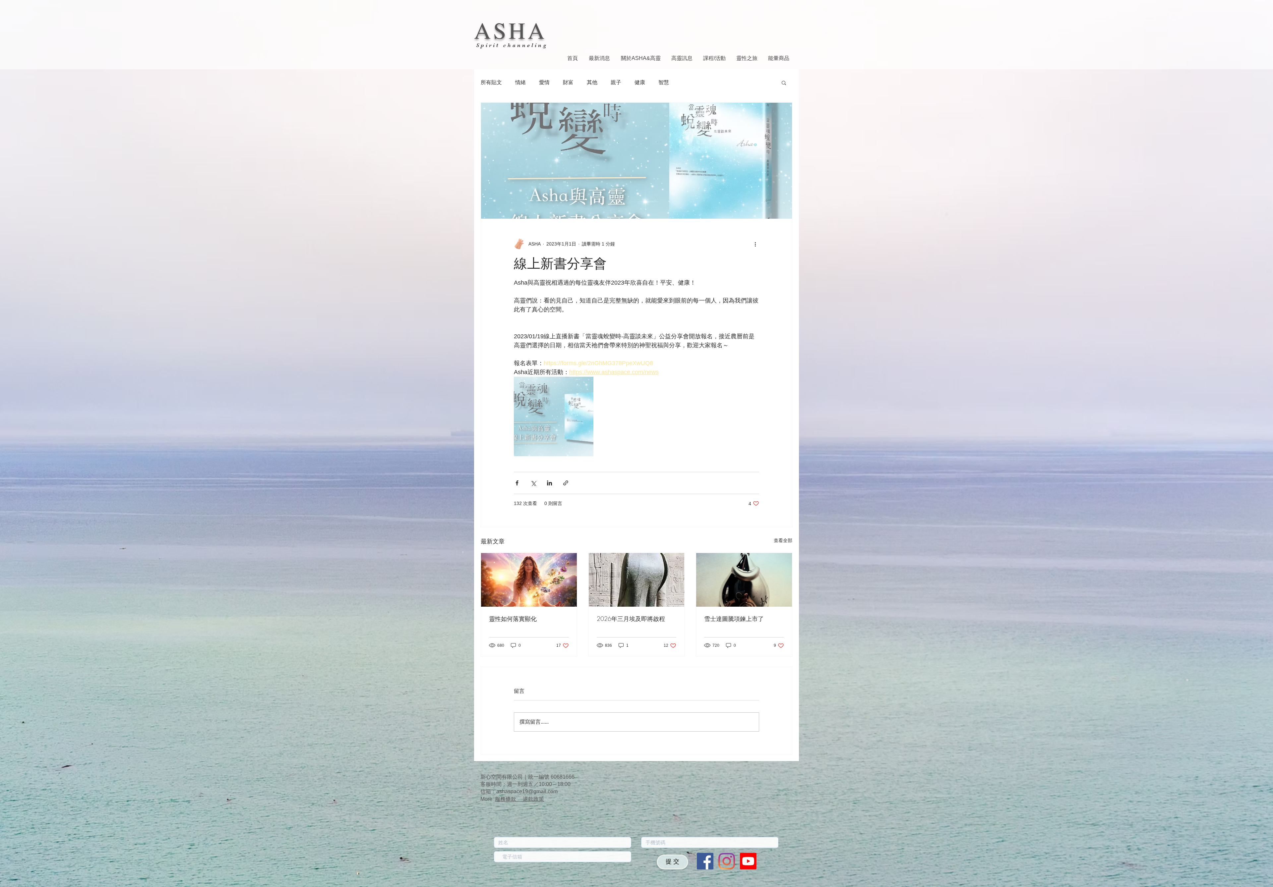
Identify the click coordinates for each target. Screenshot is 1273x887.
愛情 (544, 82)
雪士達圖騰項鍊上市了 (734, 619)
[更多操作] (755, 244)
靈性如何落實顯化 (513, 619)
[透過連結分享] (566, 483)
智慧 (663, 82)
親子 (616, 82)
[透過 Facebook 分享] (517, 483)
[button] (784, 82)
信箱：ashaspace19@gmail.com (519, 791)
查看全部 (783, 540)
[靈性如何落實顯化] (529, 580)
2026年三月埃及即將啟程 (631, 619)
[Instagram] (726, 861)
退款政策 (533, 799)
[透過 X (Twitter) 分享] (533, 483)
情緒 (520, 82)
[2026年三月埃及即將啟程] (637, 580)
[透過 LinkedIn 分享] (549, 483)
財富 (568, 82)
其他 (592, 82)
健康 (640, 82)
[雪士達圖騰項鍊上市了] (744, 580)
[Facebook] (705, 861)
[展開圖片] (553, 416)
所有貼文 (491, 82)
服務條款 (509, 799)
